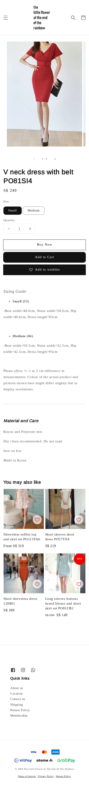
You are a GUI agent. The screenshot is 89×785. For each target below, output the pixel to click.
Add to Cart (44, 257)
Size (6, 201)
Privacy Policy (46, 776)
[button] (6, 18)
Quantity (9, 220)
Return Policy (20, 710)
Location (16, 693)
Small (12, 210)
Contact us (17, 699)
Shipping (16, 704)
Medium (34, 210)
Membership (19, 715)
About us (16, 688)
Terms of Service (27, 776)
